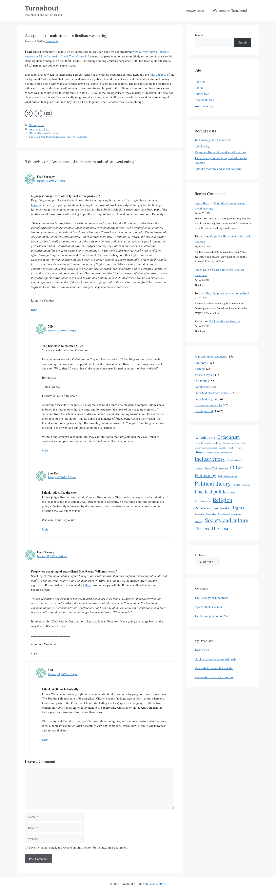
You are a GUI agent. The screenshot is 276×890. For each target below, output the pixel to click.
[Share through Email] (48, 113)
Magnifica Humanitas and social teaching (221, 152)
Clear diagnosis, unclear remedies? (227, 293)
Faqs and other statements (211, 356)
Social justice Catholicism (229, 513)
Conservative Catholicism (206, 447)
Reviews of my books (208, 405)
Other (236, 467)
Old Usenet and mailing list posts (215, 659)
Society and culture (39, 129)
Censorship (228, 443)
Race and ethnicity (203, 501)
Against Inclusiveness (208, 607)
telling (87, 585)
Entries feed (202, 94)
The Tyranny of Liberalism (211, 598)
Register (200, 81)
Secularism (199, 513)
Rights (237, 507)
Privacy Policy (195, 10)
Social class (211, 513)
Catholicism (228, 437)
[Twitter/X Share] (29, 113)
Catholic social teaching (208, 443)
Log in (199, 88)
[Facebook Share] (38, 113)
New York (211, 468)
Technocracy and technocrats (213, 140)
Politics (236, 484)
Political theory (213, 483)
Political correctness (227, 476)
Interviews (201, 362)
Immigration (226, 452)
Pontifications (203, 387)
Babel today (202, 146)
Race (232, 492)
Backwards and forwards (224, 321)
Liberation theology (234, 459)
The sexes (221, 528)
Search (199, 35)
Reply (34, 309)
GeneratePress (157, 884)
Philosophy (205, 475)
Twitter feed (202, 650)
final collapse (158, 74)
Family (231, 447)
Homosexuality (212, 452)
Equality (222, 447)
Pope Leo (246, 484)
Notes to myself (204, 375)
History (200, 452)
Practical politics (212, 491)
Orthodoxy (223, 468)
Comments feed (204, 100)
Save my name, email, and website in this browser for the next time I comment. (78, 847)
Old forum (201, 381)
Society (199, 521)
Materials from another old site (214, 668)
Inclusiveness (210, 458)
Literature (199, 468)
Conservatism (240, 443)
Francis (239, 447)
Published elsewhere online (212, 393)
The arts (202, 528)
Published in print (206, 399)
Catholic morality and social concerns (218, 169)
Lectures (200, 368)
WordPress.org (204, 106)
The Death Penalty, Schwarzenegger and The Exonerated (58, 137)
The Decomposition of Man (212, 616)
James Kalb (202, 203)
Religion (222, 500)
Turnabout (41, 8)
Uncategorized (36, 125)
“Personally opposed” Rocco (43, 133)
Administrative (205, 437)
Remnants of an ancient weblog (214, 677)
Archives (200, 555)
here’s (35, 205)
